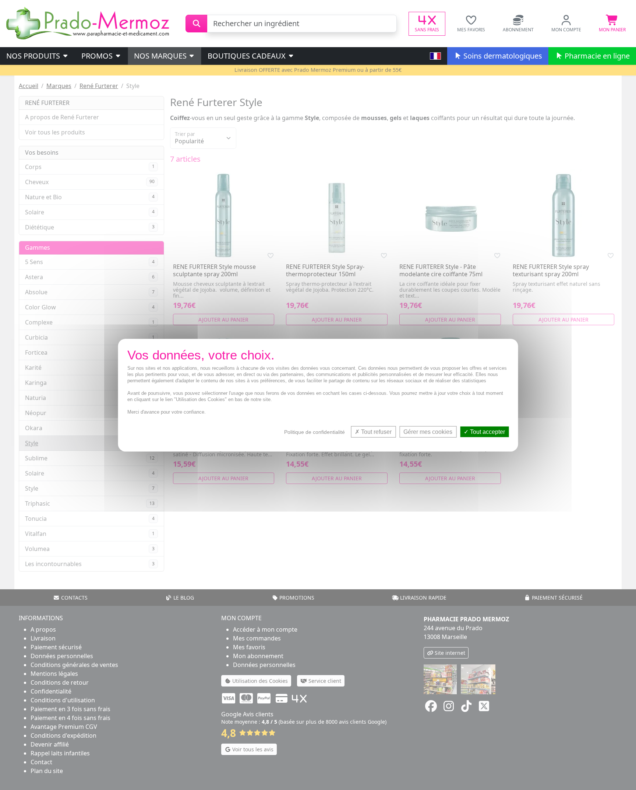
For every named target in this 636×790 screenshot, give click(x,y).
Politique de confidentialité (314, 432)
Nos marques (161, 56)
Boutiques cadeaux (247, 56)
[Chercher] (196, 23)
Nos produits (34, 56)
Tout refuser (376, 431)
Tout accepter (487, 431)
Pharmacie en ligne (596, 56)
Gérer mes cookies (427, 431)
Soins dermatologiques (502, 56)
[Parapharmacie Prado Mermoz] (89, 23)
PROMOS (97, 56)
